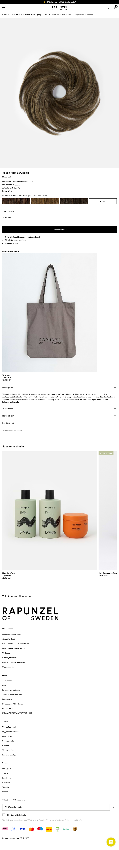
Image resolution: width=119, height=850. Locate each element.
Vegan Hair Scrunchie (83, 14)
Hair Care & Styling (33, 14)
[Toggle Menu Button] (3, 8)
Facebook (6, 778)
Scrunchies (66, 14)
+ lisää (102, 201)
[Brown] (45, 201)
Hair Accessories (52, 14)
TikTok (5, 773)
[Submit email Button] (113, 807)
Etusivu (5, 14)
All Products (17, 14)
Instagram (6, 768)
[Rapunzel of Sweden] (59, 8)
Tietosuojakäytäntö (54, 820)
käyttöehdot (21, 815)
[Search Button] (109, 8)
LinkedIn (6, 791)
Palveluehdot (70, 820)
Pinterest (6, 782)
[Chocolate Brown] (74, 201)
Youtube (5, 787)
